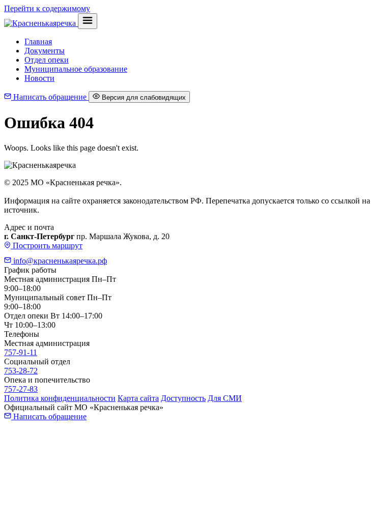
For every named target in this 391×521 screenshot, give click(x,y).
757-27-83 (21, 389)
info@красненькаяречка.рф (59, 260)
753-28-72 (21, 370)
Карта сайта (138, 398)
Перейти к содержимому (47, 8)
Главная (38, 41)
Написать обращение (50, 97)
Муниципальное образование (75, 69)
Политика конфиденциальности (60, 398)
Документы (44, 50)
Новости (39, 78)
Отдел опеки (46, 59)
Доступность (183, 398)
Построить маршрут (46, 245)
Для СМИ (225, 398)
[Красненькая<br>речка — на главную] (41, 23)
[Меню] (87, 21)
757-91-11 (20, 352)
